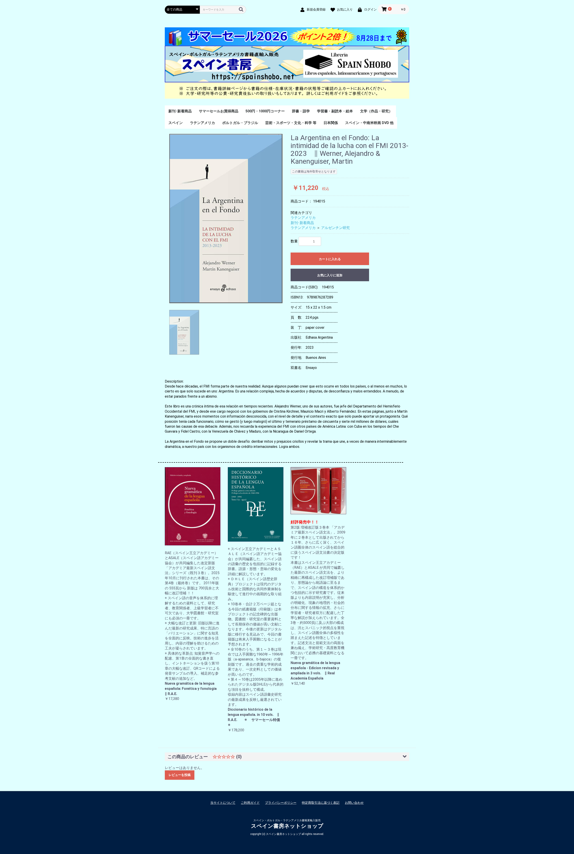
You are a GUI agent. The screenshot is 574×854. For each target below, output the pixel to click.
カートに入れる (330, 259)
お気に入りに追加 (329, 275)
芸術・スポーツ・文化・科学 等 (290, 123)
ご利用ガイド (250, 802)
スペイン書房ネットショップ (287, 826)
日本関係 (331, 123)
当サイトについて (222, 802)
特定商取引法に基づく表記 (320, 802)
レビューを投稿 (180, 775)
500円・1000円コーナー (265, 111)
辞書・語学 (301, 111)
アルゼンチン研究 (335, 228)
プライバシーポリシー (280, 802)
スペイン (175, 123)
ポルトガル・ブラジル (240, 123)
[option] (226, 218)
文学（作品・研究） (376, 111)
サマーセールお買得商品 (218, 111)
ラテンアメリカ (202, 123)
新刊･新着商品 (180, 111)
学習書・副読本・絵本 (335, 111)
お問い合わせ (354, 802)
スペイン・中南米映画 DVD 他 (369, 123)
